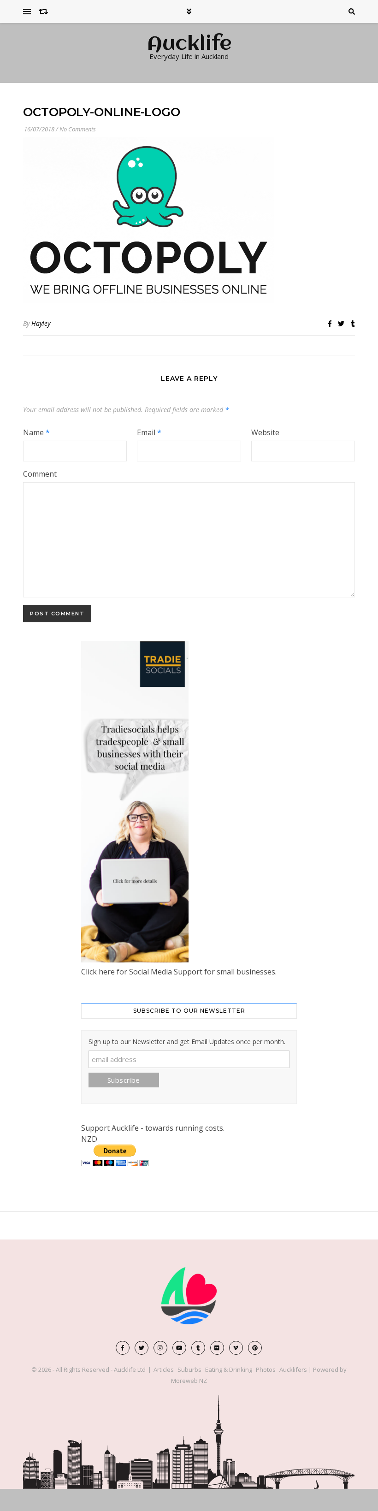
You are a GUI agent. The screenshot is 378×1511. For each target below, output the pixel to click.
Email (149, 432)
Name (36, 432)
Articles (164, 1369)
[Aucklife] (189, 1295)
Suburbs (189, 1369)
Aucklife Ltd (130, 1369)
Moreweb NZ (189, 1380)
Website (265, 432)
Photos (266, 1369)
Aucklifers (293, 1369)
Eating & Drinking (228, 1369)
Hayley (40, 323)
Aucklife (189, 44)
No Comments (77, 129)
